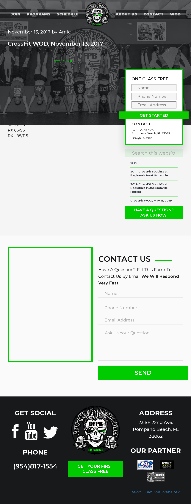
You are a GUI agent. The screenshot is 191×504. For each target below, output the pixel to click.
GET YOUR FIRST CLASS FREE (95, 469)
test (133, 162)
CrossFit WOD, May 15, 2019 (151, 200)
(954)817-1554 (35, 466)
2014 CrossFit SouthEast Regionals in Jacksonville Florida (149, 187)
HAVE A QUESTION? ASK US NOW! (154, 212)
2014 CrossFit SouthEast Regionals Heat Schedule (149, 173)
